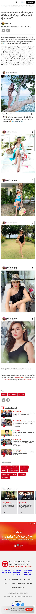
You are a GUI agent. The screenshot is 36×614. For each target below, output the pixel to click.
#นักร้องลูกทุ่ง (24, 471)
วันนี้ (6, 580)
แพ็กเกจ (12, 584)
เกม (25, 580)
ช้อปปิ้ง (6, 584)
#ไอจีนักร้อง (21, 394)
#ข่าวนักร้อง (22, 474)
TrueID (4, 2)
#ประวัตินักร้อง (24, 467)
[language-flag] (22, 2)
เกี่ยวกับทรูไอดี (12, 593)
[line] (13, 604)
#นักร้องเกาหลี (5, 478)
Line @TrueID (28, 379)
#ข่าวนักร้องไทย (12, 394)
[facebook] (18, 604)
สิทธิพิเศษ (15, 580)
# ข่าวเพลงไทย (17, 411)
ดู (9, 580)
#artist (4, 394)
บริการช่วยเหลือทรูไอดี (18, 588)
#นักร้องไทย (15, 467)
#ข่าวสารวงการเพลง (13, 471)
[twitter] (22, 604)
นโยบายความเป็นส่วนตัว (10, 596)
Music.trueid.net (20, 377)
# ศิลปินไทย (16, 431)
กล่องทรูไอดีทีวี (21, 584)
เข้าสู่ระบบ (30, 2)
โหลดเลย (29, 609)
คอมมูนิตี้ (29, 584)
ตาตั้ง (29, 580)
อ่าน (5, 6)
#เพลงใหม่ (13, 474)
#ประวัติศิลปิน (5, 474)
